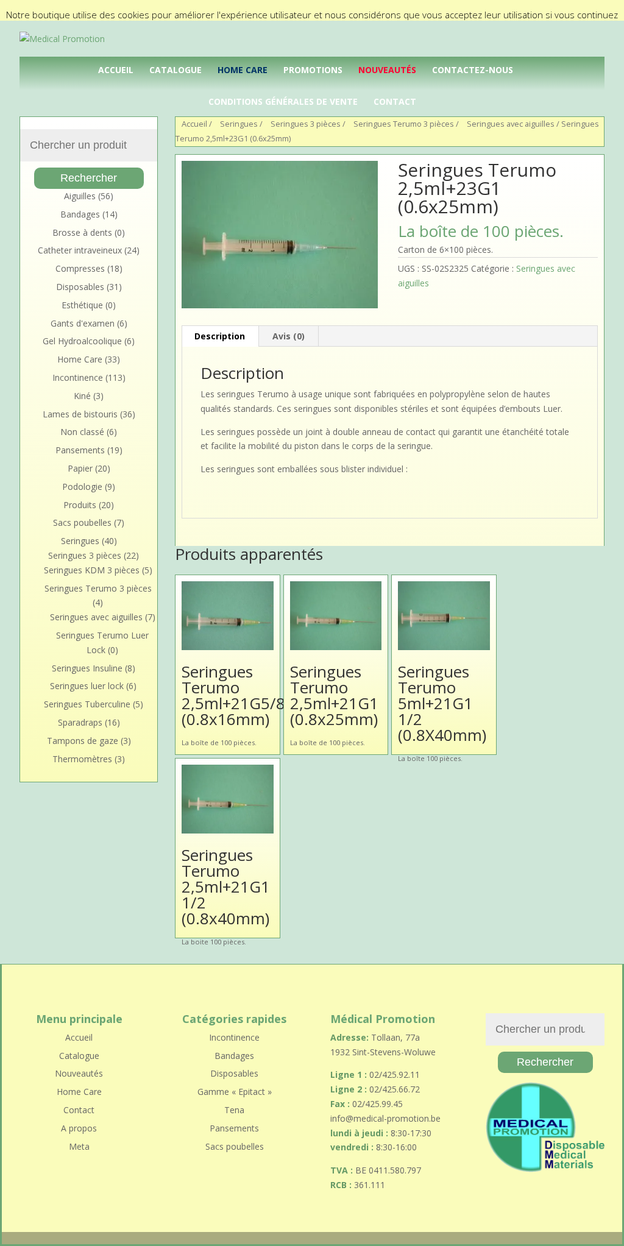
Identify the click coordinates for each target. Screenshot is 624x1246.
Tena (234, 1110)
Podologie (82, 486)
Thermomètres (82, 759)
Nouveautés (387, 70)
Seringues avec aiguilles (511, 123)
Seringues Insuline (87, 668)
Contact (395, 101)
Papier (80, 468)
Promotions (312, 70)
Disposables (80, 286)
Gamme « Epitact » (234, 1091)
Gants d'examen (83, 323)
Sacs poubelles (82, 522)
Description (219, 336)
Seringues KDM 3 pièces (92, 570)
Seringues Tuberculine (87, 704)
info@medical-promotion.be (385, 1118)
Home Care (243, 70)
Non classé (82, 431)
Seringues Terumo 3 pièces (98, 588)
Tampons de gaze (82, 740)
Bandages (80, 214)
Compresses (80, 268)
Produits (79, 505)
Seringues (80, 541)
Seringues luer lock (87, 686)
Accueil (115, 70)
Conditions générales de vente (283, 101)
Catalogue (175, 70)
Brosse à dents (82, 232)
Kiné (82, 396)
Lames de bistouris (80, 414)
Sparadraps (80, 722)
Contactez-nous (472, 70)
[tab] (220, 336)
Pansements (80, 450)
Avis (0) (288, 336)
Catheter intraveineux (80, 250)
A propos (79, 1128)
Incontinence (77, 377)
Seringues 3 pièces (84, 555)
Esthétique (82, 305)
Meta (79, 1146)
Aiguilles (80, 196)
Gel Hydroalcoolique (82, 341)
